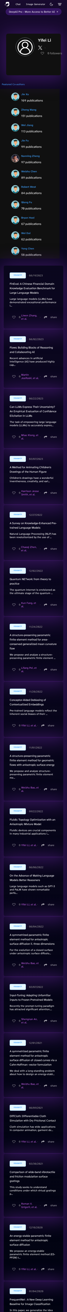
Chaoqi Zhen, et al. (29, 548)
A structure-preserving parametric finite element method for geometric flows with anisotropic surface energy (32, 760)
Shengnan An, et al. (29, 1020)
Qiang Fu (26, 202)
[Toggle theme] (51, 4)
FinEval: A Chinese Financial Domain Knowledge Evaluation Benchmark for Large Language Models (32, 288)
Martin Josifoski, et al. (30, 376)
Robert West (28, 186)
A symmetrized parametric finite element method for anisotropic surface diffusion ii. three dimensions (32, 939)
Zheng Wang (28, 109)
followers (54, 53)
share (53, 317)
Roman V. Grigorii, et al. (29, 1205)
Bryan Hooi (27, 217)
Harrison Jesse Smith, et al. (30, 492)
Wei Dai (26, 233)
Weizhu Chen (29, 171)
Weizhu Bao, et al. (30, 789)
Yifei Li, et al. (28, 725)
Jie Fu (25, 140)
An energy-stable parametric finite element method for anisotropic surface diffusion (30, 1240)
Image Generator (35, 4)
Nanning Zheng (30, 156)
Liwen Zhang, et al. (29, 317)
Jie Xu (25, 94)
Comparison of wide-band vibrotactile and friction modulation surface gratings (32, 1176)
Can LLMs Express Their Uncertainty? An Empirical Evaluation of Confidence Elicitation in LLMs (33, 411)
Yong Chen (27, 248)
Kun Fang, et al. (28, 604)
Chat (18, 4)
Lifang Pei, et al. (29, 669)
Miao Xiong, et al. (29, 436)
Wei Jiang (27, 125)
